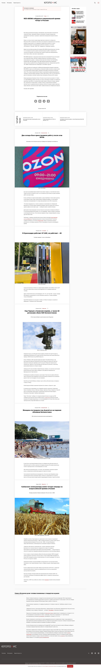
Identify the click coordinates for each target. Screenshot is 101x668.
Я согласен (70, 666)
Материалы (9, 2)
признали (47, 579)
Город (45, 16)
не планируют (42, 616)
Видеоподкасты (17, 2)
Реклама (3, 2)
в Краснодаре (40, 220)
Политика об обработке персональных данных (66, 663)
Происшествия (44, 132)
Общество (44, 308)
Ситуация (44, 230)
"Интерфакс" (51, 610)
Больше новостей (42, 108)
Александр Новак (49, 613)
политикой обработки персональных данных (49, 666)
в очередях (62, 635)
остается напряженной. (44, 637)
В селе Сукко (47, 397)
